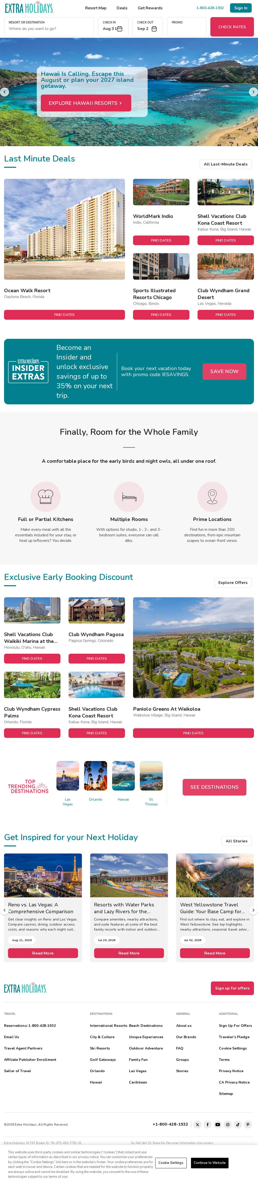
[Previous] (4, 91)
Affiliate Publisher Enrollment (30, 1059)
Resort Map (95, 8)
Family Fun (138, 1059)
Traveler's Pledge (234, 1037)
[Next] (253, 91)
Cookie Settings (170, 1163)
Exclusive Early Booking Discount (68, 577)
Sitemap (226, 1093)
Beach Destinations (146, 1025)
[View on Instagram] (228, 1125)
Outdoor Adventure (146, 1048)
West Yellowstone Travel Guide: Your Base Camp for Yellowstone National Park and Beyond (211, 908)
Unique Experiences (146, 1037)
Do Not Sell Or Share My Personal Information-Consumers (172, 1143)
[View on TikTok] (238, 1125)
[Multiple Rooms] (129, 497)
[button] (113, 27)
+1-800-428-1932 (171, 1124)
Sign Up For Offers (235, 1025)
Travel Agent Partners (23, 1048)
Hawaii (123, 799)
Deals (122, 8)
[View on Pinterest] (248, 1125)
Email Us (11, 1037)
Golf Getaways (103, 1059)
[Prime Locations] (212, 497)
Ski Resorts (100, 1048)
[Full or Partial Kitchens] (45, 497)
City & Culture (102, 1037)
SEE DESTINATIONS (214, 787)
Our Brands (186, 1037)
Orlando (95, 799)
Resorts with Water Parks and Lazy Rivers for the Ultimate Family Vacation (124, 908)
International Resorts (108, 1025)
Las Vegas (68, 802)
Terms (224, 1059)
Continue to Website (210, 1163)
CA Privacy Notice (234, 1082)
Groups (182, 1059)
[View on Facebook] (208, 1125)
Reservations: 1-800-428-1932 (30, 1025)
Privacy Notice (231, 1071)
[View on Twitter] (198, 1125)
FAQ (179, 1048)
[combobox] (49, 29)
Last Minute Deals (39, 159)
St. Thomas (151, 802)
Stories (182, 1071)
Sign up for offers (232, 988)
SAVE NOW (224, 371)
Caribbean (138, 1082)
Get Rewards (150, 8)
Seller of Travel (17, 1071)
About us (183, 1025)
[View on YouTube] (218, 1125)
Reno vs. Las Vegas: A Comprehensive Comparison (40, 908)
